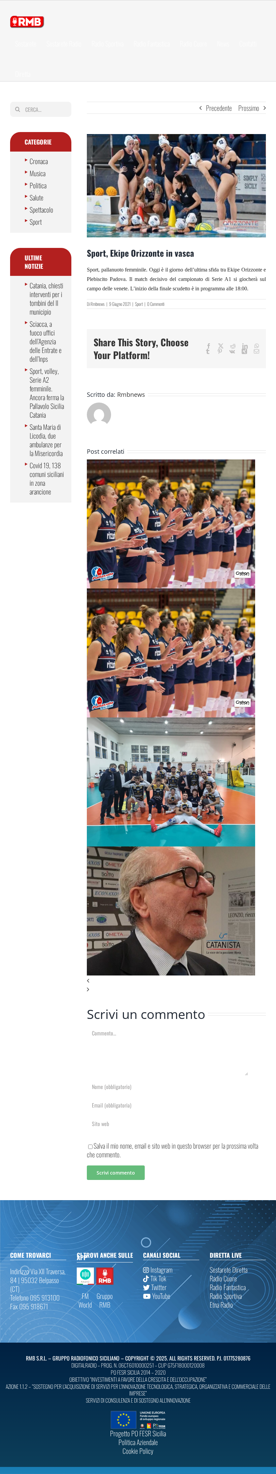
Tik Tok (157, 1278)
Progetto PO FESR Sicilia (138, 1433)
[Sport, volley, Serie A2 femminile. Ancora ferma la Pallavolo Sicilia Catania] (171, 464)
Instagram (160, 1269)
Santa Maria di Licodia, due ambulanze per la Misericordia (46, 440)
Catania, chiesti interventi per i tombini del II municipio (46, 298)
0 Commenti (155, 303)
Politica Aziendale (138, 1442)
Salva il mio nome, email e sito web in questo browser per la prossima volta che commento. (172, 1150)
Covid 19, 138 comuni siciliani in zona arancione (47, 478)
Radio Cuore (223, 1278)
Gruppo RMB (105, 1300)
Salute (36, 197)
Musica (37, 173)
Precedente (219, 108)
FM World (85, 1300)
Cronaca (39, 161)
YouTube (160, 1296)
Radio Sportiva (226, 1296)
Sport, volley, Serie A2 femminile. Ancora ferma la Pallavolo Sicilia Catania (47, 393)
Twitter (158, 1287)
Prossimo (248, 108)
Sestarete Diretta (228, 1269)
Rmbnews (98, 303)
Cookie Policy (138, 1451)
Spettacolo (41, 209)
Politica (38, 185)
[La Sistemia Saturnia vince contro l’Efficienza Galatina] (171, 722)
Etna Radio (221, 1305)
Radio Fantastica (228, 1287)
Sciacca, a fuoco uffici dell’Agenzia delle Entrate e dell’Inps (46, 341)
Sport (139, 303)
